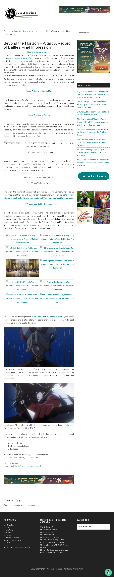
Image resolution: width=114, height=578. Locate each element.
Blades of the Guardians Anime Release (54, 550)
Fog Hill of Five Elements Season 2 (52, 552)
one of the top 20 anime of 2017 (21, 58)
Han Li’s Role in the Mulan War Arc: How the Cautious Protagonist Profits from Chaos (92, 132)
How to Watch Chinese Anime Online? (17, 548)
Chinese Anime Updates (48, 530)
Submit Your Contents (11, 538)
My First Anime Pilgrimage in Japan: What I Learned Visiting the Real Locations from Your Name (93, 152)
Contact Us (7, 527)
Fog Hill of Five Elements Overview (52, 542)
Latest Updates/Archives (12, 540)
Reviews (15, 463)
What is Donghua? (46, 527)
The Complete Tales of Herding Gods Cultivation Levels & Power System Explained (91, 142)
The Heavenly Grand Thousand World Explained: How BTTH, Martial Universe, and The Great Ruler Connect (92, 122)
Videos (6, 545)
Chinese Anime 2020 (47, 535)
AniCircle (7, 543)
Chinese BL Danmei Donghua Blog (52, 540)
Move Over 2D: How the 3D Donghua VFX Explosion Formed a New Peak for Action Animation (93, 163)
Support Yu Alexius (93, 176)
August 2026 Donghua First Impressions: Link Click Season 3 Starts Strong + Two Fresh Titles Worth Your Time (93, 94)
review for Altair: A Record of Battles (48, 317)
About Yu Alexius (9, 525)
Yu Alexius (36, 458)
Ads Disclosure (9, 535)
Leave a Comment (34, 466)
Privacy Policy (8, 530)
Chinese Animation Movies (49, 537)
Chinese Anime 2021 (47, 532)
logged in (18, 505)
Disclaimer (7, 532)
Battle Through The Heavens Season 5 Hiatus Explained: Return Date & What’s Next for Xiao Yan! (92, 105)
